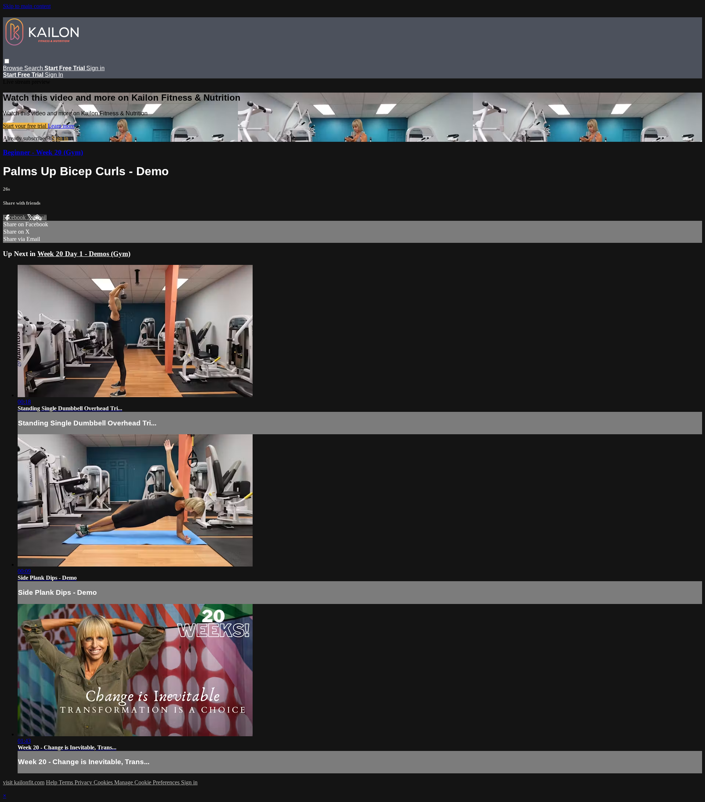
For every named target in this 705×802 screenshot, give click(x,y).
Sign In (54, 75)
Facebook (15, 217)
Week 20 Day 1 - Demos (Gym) (83, 254)
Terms (67, 782)
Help (52, 782)
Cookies (104, 782)
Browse (13, 68)
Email (40, 217)
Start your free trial (25, 126)
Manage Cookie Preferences (147, 782)
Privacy (84, 782)
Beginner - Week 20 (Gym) (43, 152)
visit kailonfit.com (23, 782)
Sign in (95, 68)
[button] (6, 61)
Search (34, 68)
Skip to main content (27, 6)
